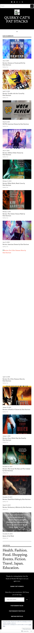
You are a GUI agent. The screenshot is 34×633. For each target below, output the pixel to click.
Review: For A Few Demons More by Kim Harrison (14, 380)
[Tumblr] (22, 2)
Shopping (19, 555)
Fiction (20, 559)
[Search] (32, 6)
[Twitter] (14, 2)
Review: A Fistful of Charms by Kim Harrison (16, 409)
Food (6, 555)
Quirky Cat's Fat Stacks (17, 20)
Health (8, 550)
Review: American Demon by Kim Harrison (16, 244)
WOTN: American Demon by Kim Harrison (16, 124)
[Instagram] (17, 2)
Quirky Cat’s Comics (17, 586)
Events (8, 559)
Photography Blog (17, 605)
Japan (18, 564)
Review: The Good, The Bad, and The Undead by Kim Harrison (16, 469)
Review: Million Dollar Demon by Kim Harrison (13, 153)
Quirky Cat (5, 67)
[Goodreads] (19, 2)
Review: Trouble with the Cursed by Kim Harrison (13, 94)
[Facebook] (11, 2)
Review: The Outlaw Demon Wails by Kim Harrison (14, 214)
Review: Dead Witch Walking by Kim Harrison (17, 499)
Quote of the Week (8, 536)
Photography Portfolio (17, 611)
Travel (7, 564)
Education (10, 568)
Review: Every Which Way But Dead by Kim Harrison (14, 439)
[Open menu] (17, 31)
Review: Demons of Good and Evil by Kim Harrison (14, 64)
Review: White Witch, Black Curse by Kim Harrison (14, 184)
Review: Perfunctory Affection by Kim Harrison (17, 507)
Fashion (21, 550)
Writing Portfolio (17, 616)
